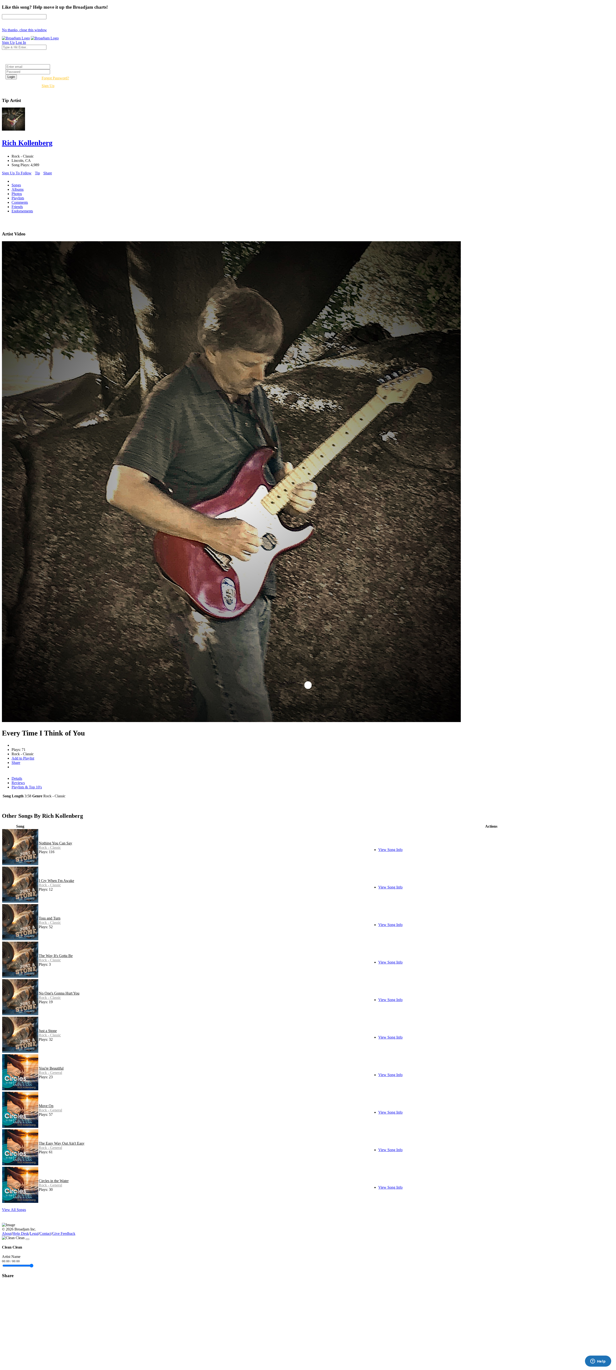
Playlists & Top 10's (27, 787)
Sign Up (48, 86)
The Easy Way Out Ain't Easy (61, 1143)
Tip (37, 173)
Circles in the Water (54, 1181)
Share (47, 173)
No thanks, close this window (24, 30)
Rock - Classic (50, 847)
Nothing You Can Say (55, 843)
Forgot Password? (55, 78)
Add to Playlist (23, 758)
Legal (34, 1233)
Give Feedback (63, 1233)
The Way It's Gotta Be (56, 956)
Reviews (18, 783)
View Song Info (390, 850)
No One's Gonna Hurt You (59, 993)
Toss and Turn (49, 918)
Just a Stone (48, 1031)
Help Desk (21, 1233)
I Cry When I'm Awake (56, 881)
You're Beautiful (51, 1068)
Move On (46, 1106)
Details (17, 778)
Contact (45, 1233)
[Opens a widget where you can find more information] (598, 1362)
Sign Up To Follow (17, 173)
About (7, 1233)
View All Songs (14, 1210)
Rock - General (50, 1073)
